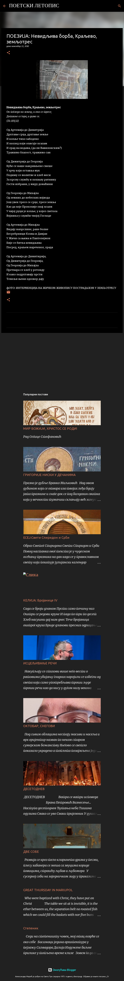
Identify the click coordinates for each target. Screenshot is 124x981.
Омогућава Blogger (64, 969)
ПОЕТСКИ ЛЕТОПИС (34, 6)
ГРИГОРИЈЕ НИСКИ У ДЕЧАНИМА (49, 475)
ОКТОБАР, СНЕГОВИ (39, 726)
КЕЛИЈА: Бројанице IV (40, 600)
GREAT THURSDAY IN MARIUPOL (48, 890)
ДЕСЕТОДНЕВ (34, 789)
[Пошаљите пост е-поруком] (8, 293)
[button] (8, 53)
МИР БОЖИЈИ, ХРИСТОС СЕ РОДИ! (50, 428)
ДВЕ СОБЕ (31, 851)
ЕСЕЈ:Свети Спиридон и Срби (46, 537)
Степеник (30, 928)
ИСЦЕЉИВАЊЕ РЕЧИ (40, 663)
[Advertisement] (62, 360)
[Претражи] (64, 6)
